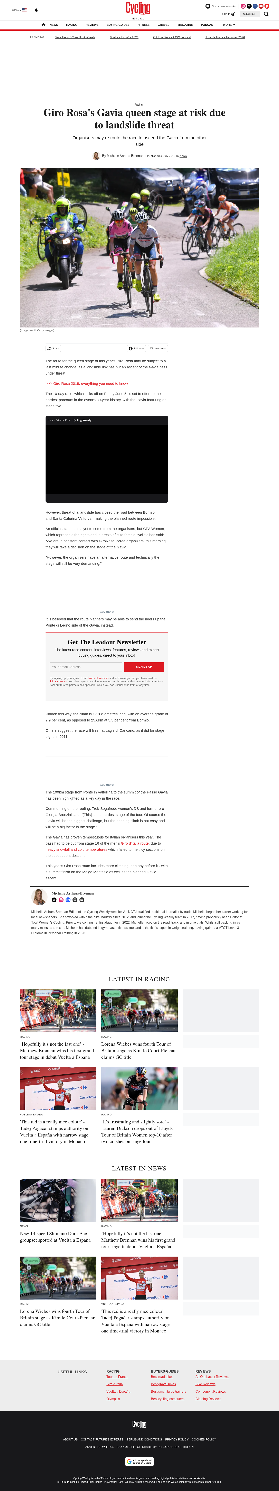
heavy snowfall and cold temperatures (76, 849)
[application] (107, 459)
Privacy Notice (58, 681)
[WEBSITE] (76, 899)
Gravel (163, 24)
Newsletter (160, 348)
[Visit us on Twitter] (249, 6)
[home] (43, 25)
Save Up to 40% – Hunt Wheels (75, 37)
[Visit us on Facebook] (255, 6)
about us (70, 1439)
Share (55, 348)
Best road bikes (162, 1376)
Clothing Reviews (208, 1399)
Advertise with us (99, 1446)
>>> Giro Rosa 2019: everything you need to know (87, 383)
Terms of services (98, 678)
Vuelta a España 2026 (124, 37)
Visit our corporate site (192, 1478)
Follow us (139, 348)
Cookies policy (204, 1439)
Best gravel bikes (163, 1384)
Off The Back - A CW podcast (172, 37)
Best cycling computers (167, 1399)
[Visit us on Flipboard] (266, 6)
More (227, 24)
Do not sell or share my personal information (155, 1446)
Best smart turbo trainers (168, 1391)
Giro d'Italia (114, 1384)
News (54, 24)
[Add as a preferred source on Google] (139, 1461)
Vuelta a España (118, 1391)
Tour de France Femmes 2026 (225, 37)
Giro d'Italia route (135, 843)
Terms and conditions (144, 1439)
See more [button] (107, 611)
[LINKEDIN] (69, 899)
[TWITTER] (55, 899)
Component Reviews (210, 1391)
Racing (71, 24)
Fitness (143, 24)
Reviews (92, 24)
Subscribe (249, 14)
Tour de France (117, 1376)
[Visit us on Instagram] (243, 6)
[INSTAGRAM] (62, 899)
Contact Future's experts (102, 1439)
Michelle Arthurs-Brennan (125, 156)
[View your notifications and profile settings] (36, 10)
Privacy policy (177, 1439)
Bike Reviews (205, 1384)
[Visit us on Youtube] (261, 6)
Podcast (208, 24)
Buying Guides (118, 24)
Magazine (185, 24)
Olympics (113, 1399)
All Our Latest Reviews (212, 1376)
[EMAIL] (82, 899)
